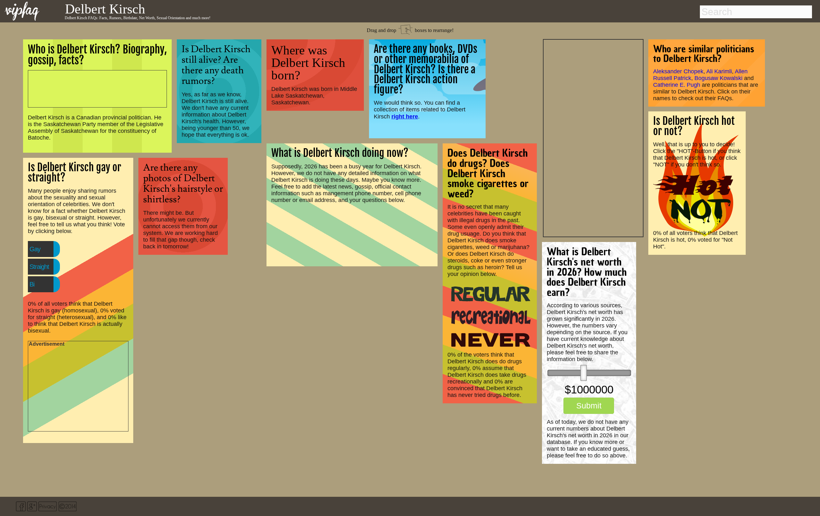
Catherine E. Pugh (676, 85)
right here (404, 116)
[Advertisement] (593, 137)
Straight (39, 266)
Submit (589, 405)
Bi (31, 284)
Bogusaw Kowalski (718, 78)
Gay (34, 249)
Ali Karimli (719, 71)
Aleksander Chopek (678, 71)
